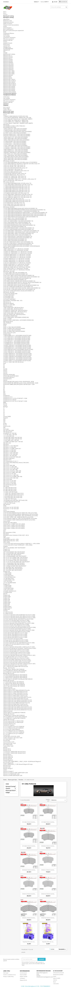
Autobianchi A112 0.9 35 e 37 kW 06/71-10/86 (15, 401)
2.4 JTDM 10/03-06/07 (8, 295)
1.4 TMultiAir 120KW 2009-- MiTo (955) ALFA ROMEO (16, 147)
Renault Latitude (7, 758)
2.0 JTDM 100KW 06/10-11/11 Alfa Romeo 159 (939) (16, 258)
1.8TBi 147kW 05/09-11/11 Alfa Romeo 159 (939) (15, 250)
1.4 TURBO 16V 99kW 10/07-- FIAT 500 (13, 441)
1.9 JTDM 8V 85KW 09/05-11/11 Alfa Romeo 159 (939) (17, 254)
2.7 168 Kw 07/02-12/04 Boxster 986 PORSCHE (15, 677)
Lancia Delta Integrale (9, 511)
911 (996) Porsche (8, 613)
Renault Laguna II (7, 756)
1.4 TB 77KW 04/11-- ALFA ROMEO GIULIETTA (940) (16, 341)
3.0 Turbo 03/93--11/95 (9, 739)
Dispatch (5, 418)
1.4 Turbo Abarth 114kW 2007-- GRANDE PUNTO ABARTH (18, 123)
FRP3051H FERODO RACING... (48, 870)
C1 (4, 408)
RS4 (4, 393)
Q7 (4, 388)
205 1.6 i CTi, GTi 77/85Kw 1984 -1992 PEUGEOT (15, 557)
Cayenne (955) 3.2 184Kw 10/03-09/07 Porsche (15, 693)
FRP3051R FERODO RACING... (29, 894)
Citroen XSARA (7, 416)
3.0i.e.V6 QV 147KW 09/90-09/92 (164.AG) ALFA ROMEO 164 (18, 291)
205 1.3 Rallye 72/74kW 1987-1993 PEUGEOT (14, 566)
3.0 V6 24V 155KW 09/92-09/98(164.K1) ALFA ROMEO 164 (18, 286)
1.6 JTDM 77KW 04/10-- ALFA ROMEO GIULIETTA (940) (17, 345)
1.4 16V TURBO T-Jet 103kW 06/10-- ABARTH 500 (15, 120)
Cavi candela (6, 36)
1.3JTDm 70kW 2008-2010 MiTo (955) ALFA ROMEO (16, 140)
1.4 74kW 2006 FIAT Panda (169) (11, 501)
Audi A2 (5, 372)
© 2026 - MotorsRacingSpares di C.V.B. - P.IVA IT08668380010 (35, 986)
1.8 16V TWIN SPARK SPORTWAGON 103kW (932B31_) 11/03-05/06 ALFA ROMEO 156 (25, 212)
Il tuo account (58, 971)
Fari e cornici (6, 107)
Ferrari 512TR (6, 426)
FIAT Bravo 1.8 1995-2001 (9, 451)
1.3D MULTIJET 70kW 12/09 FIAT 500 (12, 439)
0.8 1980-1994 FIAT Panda (9, 489)
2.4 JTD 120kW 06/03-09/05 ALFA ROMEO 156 (15, 239)
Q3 (4, 386)
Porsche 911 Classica (8, 725)
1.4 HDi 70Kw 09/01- (8, 575)
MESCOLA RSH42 (7, 78)
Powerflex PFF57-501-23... (48, 941)
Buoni (54, 981)
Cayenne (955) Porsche (9, 689)
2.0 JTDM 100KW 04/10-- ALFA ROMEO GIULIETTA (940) (17, 353)
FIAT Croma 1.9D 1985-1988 (10, 469)
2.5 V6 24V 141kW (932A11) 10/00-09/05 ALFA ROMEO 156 (18, 243)
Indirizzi (55, 980)
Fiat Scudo (6, 429)
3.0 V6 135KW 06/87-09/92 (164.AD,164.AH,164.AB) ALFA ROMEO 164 (21, 285)
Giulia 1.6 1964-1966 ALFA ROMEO (12, 330)
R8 (4, 390)
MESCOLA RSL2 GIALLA (9, 82)
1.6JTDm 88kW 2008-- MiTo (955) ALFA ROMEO (15, 159)
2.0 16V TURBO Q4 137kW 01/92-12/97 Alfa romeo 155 (17, 196)
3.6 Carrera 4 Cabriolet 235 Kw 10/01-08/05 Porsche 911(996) (19, 616)
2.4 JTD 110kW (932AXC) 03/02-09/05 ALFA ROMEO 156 (17, 237)
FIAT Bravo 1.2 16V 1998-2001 (10, 446)
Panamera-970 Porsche (9, 724)
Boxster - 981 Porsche (9, 668)
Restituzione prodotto (58, 974)
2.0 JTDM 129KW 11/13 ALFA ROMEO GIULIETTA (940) (17, 360)
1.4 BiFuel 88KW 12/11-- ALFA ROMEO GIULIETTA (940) (17, 335)
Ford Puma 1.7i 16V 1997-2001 (11, 508)
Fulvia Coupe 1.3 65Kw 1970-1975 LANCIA (14, 528)
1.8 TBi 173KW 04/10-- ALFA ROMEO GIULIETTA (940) (16, 351)
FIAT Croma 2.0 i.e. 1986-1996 (10, 475)
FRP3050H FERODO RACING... (48, 846)
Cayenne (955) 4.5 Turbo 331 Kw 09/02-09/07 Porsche (17, 697)
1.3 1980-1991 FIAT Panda (9, 499)
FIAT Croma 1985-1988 (9, 465)
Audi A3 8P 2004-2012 (8, 377)
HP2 (4, 51)
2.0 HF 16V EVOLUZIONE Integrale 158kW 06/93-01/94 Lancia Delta (20, 514)
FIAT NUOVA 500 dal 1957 (9, 485)
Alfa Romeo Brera (7, 306)
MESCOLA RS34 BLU (8, 65)
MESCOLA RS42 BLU (8, 68)
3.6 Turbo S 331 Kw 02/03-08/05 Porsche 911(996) (16, 644)
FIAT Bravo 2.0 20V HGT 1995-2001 (12, 457)
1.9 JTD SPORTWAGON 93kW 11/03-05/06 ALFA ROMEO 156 (18, 228)
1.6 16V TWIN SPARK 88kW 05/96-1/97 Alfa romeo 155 (17, 183)
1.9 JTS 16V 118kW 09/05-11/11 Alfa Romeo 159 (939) (17, 257)
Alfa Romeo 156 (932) (8, 207)
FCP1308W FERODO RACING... (29, 846)
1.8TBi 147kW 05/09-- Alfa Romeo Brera (13, 307)
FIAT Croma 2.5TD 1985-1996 (10, 478)
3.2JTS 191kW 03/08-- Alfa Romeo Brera (13, 313)
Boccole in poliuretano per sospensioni (13, 30)
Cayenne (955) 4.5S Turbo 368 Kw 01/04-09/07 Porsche (17, 700)
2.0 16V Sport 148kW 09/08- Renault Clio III (14, 751)
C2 (4, 409)
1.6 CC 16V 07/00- (7, 581)
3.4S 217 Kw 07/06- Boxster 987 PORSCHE (14, 686)
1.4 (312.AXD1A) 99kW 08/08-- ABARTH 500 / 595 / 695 (17, 117)
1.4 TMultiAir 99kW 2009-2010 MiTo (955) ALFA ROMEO (17, 131)
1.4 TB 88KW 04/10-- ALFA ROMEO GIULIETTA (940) (16, 344)
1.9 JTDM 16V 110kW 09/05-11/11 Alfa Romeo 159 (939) (17, 253)
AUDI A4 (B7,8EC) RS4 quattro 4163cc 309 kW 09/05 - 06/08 (18, 381)
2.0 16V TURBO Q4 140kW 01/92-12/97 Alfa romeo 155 (17, 197)
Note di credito (56, 978)
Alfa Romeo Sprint (8, 321)
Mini (4, 531)
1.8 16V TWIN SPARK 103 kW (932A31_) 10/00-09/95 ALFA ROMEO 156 (21, 211)
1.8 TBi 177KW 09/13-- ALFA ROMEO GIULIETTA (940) (16, 352)
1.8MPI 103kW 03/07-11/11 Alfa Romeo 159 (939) (16, 249)
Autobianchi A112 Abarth (9, 399)
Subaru (5, 770)
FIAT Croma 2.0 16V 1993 (9, 474)
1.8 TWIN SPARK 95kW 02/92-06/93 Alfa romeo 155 (16, 191)
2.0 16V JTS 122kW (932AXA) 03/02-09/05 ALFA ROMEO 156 (18, 229)
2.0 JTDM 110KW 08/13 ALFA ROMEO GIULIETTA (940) (17, 356)
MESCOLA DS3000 (8, 60)
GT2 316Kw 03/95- (8, 744)
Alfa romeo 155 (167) (8, 182)
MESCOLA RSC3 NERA (8, 74)
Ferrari (5, 425)
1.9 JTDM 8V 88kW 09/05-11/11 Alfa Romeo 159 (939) (17, 256)
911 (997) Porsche (8, 645)
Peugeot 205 (6, 550)
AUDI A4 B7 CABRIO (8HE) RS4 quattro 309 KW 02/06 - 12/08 (18, 384)
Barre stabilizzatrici (8, 29)
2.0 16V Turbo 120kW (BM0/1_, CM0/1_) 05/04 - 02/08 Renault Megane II (22, 761)
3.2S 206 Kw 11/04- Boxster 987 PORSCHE (14, 684)
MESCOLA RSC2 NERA (8, 72)
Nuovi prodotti (23, 974)
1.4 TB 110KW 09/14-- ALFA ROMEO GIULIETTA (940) (16, 337)
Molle (4, 32)
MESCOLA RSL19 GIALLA (9, 81)
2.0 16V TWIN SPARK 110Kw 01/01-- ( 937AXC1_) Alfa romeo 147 (19, 179)
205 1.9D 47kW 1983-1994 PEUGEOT (12, 570)
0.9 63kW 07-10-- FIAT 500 (9, 433)
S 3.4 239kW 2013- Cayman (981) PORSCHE (14, 718)
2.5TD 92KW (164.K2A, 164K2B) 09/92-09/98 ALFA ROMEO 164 (19, 281)
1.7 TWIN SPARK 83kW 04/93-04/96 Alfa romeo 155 (16, 186)
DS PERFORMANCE (8, 48)
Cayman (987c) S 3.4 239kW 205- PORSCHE (14, 712)
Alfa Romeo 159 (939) (8, 247)
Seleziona (58, 800)
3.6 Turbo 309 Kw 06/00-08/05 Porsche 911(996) (15, 641)
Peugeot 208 (6, 595)
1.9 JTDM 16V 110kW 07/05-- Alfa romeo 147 (14, 176)
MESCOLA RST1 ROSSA (9, 54)
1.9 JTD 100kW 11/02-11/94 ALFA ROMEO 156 (15, 218)
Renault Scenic (7, 765)
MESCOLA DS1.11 (7, 55)
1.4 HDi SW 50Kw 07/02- (9, 577)
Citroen (5, 405)
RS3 (4, 391)
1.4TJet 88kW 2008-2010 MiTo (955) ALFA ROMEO (16, 156)
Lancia (5, 510)
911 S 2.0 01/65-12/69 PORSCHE (11, 729)
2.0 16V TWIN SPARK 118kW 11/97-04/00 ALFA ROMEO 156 (18, 233)
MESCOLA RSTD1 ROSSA (9, 92)
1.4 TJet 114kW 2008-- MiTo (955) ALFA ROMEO (15, 145)
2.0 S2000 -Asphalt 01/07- (9, 591)
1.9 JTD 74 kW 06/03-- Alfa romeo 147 (12, 169)
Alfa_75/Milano (7, 323)
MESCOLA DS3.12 (7, 58)
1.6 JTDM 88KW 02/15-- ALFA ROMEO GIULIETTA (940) (17, 348)
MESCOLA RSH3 (7, 76)
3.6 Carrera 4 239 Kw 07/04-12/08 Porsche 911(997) (16, 652)
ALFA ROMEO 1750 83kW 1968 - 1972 (12, 300)
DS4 (4, 420)
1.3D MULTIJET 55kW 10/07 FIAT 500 (12, 437)
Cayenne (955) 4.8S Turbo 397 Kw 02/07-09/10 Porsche (17, 708)
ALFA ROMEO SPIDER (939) (10, 316)
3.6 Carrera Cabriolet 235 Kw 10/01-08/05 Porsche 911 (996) (18, 630)
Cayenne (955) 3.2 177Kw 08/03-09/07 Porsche (15, 691)
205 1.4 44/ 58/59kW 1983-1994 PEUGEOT (14, 552)
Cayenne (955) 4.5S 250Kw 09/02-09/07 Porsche (15, 698)
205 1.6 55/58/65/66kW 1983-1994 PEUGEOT (14, 556)
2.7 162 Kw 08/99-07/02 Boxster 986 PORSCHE (15, 676)
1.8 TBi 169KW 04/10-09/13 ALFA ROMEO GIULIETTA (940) (18, 349)
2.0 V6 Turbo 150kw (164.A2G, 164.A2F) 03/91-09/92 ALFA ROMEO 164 (21, 277)
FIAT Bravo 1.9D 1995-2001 (10, 455)
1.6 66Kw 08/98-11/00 (8, 580)
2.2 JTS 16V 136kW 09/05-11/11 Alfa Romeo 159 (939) (17, 263)
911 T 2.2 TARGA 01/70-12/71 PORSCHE (13, 733)
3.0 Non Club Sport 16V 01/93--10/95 (12, 737)
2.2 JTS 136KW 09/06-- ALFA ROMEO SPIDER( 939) (16, 317)
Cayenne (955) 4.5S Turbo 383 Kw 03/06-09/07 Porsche (17, 701)
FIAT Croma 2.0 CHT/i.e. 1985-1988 (12, 471)
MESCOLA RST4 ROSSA (9, 89)
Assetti (5, 26)
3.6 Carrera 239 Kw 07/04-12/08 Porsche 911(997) (16, 649)
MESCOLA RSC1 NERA (8, 71)
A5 (4, 365)
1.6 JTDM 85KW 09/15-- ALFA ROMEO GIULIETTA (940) (17, 346)
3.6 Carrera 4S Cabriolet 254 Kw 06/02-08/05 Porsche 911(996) (19, 627)
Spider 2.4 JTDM (7, 318)
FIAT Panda (6, 486)
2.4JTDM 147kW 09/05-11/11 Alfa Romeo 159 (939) (16, 264)
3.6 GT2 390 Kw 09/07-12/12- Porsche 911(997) (15, 656)
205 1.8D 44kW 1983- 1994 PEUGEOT (12, 567)
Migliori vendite (23, 976)
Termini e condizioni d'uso (9, 974)
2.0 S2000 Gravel (7, 592)
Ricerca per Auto (10, 790)
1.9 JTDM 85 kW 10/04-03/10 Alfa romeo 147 (14, 173)
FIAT (4, 427)
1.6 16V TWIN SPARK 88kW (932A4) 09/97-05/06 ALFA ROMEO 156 (20, 208)
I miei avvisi (56, 983)
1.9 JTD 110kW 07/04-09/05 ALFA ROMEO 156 (15, 219)
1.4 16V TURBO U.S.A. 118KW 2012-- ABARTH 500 (15, 122)
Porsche (5, 610)
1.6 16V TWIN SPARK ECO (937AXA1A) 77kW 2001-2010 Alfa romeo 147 (21, 163)
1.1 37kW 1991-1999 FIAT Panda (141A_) (13, 493)
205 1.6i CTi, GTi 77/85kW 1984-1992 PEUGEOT (15, 559)
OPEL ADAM (6, 538)
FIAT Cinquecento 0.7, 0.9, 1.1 (10, 461)
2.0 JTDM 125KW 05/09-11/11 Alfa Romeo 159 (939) (16, 261)
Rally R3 (5, 594)
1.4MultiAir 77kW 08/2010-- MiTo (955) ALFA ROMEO (16, 152)
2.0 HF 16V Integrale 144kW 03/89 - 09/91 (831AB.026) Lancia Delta (20, 515)
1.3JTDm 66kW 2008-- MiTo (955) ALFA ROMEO (15, 138)
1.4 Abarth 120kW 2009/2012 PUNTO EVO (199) (15, 116)
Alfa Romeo (6, 124)
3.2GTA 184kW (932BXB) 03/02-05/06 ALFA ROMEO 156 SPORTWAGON (21, 246)
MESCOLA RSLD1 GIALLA (9, 85)
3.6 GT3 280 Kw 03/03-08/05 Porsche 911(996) (15, 637)
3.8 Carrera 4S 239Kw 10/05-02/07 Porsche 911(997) (16, 659)
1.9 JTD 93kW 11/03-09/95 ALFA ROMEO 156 (14, 226)
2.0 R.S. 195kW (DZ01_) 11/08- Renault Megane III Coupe (18, 764)
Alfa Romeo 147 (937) (8, 161)
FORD (4, 506)
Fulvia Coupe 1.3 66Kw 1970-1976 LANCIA (14, 525)
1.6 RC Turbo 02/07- (8, 589)
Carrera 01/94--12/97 (8, 742)
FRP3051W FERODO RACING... (48, 894)
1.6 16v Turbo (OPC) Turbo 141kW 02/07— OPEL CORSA (17, 545)
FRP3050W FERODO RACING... (29, 870)
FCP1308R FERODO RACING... (48, 822)
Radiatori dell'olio (7, 40)
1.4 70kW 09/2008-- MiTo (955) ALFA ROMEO (14, 141)
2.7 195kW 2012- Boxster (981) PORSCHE (13, 669)
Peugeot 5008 (6, 602)
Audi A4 (5, 380)
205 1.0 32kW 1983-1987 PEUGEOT (12, 555)
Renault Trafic (7, 767)
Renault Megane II (8, 760)
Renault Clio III (7, 750)
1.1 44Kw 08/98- (7, 573)
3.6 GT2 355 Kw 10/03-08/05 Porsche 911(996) (15, 634)
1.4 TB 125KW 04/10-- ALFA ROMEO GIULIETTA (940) (16, 339)
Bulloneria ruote (7, 21)
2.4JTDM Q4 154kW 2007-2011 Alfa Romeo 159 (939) (16, 267)
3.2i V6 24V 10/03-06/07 (9, 299)
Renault (5, 747)
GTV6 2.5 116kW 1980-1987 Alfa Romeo (13, 362)
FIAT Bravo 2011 (7, 460)
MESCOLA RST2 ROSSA (9, 86)
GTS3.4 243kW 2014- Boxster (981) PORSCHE (14, 670)
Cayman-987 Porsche (8, 719)
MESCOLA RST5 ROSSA (9, 90)
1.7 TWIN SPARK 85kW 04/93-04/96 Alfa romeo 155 (16, 187)
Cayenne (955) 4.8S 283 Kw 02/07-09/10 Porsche (15, 705)
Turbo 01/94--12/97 (8, 746)
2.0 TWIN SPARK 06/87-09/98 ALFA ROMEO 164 (15, 274)
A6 (4, 366)
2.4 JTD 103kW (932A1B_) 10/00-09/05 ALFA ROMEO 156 (17, 236)
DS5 (4, 422)
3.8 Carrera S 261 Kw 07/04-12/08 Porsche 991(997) (16, 662)
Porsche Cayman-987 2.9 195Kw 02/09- (13, 722)
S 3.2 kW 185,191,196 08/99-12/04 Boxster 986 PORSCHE (17, 679)
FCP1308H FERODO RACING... (29, 822)
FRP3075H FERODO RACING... (29, 918)
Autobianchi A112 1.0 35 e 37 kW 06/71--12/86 (15, 398)
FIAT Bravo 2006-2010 (8, 458)
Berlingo (5, 406)
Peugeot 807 (6, 605)
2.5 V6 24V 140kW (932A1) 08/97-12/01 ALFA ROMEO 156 (18, 242)
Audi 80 (5, 369)
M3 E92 (5, 404)
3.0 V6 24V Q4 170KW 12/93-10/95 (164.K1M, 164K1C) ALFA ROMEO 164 (21, 288)
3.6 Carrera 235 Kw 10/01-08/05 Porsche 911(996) (16, 624)
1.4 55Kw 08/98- (7, 574)
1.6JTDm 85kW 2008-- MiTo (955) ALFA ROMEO (15, 158)
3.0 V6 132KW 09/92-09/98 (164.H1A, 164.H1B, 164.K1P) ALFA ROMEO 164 (22, 282)
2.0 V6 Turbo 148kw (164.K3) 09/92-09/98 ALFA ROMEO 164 (18, 275)
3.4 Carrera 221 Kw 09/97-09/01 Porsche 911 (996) (16, 620)
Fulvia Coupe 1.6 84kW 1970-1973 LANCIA (14, 527)
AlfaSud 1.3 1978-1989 (9, 305)
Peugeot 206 (6, 571)
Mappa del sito (23, 980)
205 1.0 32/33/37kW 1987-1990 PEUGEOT (14, 553)
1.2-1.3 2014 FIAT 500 (8, 436)
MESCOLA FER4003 (8, 62)
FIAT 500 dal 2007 (7, 432)
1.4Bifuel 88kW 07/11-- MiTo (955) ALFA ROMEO (15, 149)
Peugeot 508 (6, 603)
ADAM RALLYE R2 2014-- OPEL (11, 541)
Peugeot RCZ (6, 609)
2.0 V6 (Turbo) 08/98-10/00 (10, 293)
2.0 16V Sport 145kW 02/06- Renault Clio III (14, 753)
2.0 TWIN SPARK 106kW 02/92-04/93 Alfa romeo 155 (16, 200)
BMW (4, 402)
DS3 (4, 419)
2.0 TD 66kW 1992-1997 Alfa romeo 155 (13, 198)
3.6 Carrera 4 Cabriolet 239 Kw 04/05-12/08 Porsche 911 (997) (19, 655)
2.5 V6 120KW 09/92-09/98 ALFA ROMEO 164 (14, 279)
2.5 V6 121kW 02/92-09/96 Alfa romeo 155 (14, 205)
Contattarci (22, 978)
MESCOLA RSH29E (8, 75)
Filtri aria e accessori (8, 39)
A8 (4, 367)
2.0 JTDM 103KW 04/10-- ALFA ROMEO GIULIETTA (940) (17, 355)
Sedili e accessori (7, 23)
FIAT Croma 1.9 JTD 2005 (9, 482)
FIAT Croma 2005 (7, 479)
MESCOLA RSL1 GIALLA (9, 79)
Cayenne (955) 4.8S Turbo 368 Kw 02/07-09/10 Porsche (17, 707)
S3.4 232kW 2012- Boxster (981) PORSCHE (14, 672)
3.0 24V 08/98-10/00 (8, 298)
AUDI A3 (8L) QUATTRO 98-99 (10, 376)
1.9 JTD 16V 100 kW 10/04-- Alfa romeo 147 (14, 165)
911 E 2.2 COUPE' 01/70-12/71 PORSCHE (13, 726)
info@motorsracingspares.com (45, 977)
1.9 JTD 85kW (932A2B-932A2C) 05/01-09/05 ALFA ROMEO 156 (19, 225)
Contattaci (6, 2)
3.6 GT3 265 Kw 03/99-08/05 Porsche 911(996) (15, 636)
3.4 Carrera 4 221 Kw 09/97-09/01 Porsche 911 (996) (16, 622)
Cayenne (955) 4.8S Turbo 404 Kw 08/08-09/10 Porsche (17, 710)
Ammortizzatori (7, 27)
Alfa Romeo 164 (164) (8, 271)
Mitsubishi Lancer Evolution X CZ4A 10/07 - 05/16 (16, 535)
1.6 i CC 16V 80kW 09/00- (9, 582)
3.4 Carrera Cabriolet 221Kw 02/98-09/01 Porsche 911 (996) (18, 623)
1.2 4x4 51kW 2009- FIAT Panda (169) (12, 497)
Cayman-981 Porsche (8, 714)
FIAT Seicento (6, 504)
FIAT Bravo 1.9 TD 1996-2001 (10, 454)
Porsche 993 (6, 740)
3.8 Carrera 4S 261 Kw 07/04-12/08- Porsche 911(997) (17, 661)
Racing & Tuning (10, 786)
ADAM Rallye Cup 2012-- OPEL (11, 539)
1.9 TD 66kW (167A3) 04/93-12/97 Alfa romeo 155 (16, 193)
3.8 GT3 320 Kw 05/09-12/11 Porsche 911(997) (15, 665)
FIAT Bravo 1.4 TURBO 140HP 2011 (12, 448)
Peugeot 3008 (6, 596)
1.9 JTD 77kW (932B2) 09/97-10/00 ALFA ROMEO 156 (16, 222)
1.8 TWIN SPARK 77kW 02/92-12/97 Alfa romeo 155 (16, 189)
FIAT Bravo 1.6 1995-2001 (9, 450)
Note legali (5, 973)
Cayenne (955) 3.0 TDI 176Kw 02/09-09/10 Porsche (16, 690)
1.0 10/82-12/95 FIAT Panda (10, 492)
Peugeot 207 (6, 584)
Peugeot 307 (6, 598)
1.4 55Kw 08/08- (7, 587)
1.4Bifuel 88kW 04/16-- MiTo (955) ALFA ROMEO (15, 151)
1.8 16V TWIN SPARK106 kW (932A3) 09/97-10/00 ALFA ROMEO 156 (20, 217)
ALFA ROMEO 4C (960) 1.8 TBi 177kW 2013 (14, 126)
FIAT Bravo (6, 444)
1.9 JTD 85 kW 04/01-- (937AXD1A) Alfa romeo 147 (16, 170)
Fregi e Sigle (6, 108)
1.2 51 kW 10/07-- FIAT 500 (10, 434)
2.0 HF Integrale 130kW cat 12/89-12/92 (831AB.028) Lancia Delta (20, 518)
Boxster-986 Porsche (8, 673)
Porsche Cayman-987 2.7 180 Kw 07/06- (13, 721)
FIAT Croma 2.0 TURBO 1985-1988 (12, 472)
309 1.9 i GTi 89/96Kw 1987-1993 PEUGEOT (14, 548)
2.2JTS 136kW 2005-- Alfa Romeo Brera (13, 309)
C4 (4, 412)
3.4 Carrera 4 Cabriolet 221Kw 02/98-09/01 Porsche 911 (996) (19, 615)
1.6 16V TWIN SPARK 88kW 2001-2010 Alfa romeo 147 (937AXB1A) (20, 162)
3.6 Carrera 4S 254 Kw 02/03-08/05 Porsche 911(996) (17, 629)
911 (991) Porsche (8, 612)
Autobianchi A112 (7, 397)
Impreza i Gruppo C (8, 771)
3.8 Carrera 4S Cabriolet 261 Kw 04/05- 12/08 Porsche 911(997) (19, 648)
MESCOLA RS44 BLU (8, 69)
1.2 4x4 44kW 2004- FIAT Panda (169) (12, 496)
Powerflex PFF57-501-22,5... (29, 941)
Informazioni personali (58, 972)
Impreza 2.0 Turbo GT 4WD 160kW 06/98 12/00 (15, 772)
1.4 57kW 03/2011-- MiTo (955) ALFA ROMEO (14, 144)
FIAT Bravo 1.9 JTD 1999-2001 (10, 453)
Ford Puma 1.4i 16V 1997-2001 (11, 507)
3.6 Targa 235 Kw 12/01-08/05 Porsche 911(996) (15, 640)
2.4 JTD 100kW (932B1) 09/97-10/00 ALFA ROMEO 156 (17, 235)
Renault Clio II (6, 749)
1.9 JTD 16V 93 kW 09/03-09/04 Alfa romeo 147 (15, 168)
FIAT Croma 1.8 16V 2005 (9, 480)
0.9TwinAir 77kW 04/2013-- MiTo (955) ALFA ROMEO (16, 136)
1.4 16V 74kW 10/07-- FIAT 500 (11, 440)
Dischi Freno (6, 44)
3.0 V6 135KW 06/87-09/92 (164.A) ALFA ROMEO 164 (16, 284)
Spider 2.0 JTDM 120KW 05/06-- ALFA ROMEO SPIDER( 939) (18, 320)
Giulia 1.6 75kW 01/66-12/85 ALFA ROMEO (14, 331)
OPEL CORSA (6, 542)
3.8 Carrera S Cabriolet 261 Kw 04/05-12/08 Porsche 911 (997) (19, 663)
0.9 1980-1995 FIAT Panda (9, 490)
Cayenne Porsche (7, 687)
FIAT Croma (6, 464)
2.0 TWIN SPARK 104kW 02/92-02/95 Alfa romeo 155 (16, 201)
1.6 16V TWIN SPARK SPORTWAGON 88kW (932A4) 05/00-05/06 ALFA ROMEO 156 (24, 210)
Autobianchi (6, 395)
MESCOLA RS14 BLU (8, 64)
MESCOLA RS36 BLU (8, 67)
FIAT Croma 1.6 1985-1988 (10, 467)
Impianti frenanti (7, 43)
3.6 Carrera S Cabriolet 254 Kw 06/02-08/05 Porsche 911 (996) (19, 617)
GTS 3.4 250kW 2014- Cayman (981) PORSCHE (15, 717)
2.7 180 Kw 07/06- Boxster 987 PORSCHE (13, 683)
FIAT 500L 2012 (7, 443)
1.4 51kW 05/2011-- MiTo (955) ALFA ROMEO (14, 143)
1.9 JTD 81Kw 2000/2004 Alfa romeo (12, 172)
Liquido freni (6, 46)
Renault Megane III (8, 763)
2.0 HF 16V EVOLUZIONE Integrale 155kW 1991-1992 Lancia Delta (20, 513)
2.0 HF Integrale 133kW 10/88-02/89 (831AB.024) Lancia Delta (19, 520)
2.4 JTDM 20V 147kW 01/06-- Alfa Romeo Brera (15, 310)
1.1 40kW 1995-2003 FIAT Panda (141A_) (13, 494)
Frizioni (5, 41)
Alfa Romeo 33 (7, 302)
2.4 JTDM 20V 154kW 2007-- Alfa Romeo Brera (15, 312)
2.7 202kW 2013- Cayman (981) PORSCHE (14, 715)
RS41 (4, 394)
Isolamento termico (8, 22)
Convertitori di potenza (9, 37)
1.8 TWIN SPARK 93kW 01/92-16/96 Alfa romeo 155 (16, 190)
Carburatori (6, 34)
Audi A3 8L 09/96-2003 (9, 374)
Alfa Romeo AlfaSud (8, 303)
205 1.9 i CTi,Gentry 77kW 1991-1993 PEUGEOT (15, 560)
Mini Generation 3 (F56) (9, 532)
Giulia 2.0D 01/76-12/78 (9, 332)
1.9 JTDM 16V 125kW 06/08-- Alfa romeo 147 (14, 177)
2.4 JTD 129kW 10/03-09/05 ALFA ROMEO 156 (15, 240)
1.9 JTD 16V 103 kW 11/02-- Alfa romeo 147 (14, 166)
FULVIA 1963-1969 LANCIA (10, 522)
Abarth (5, 115)
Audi (4, 363)
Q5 (4, 387)
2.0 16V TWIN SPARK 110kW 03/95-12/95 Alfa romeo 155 (17, 194)
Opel (4, 536)
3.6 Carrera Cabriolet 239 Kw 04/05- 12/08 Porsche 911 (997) (19, 647)
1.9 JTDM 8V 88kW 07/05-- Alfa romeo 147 (14, 175)
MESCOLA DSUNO (8, 61)
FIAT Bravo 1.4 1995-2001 (9, 447)
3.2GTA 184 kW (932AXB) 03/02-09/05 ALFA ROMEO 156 (17, 244)
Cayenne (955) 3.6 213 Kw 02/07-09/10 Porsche (15, 694)
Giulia (4, 325)
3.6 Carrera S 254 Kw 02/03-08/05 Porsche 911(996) (16, 631)
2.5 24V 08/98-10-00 (8, 296)
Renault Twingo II (7, 768)
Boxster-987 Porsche (8, 680)
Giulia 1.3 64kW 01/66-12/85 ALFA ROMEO (14, 328)
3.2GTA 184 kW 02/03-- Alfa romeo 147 (13, 180)
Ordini (54, 976)
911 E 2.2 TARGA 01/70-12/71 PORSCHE (13, 728)
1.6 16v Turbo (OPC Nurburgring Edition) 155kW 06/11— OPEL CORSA (21, 543)
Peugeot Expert (7, 606)
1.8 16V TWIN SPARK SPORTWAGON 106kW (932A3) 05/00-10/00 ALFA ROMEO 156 (24, 214)
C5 (4, 413)
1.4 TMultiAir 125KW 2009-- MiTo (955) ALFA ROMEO (16, 148)
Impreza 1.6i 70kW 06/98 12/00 (11, 774)
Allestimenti (6, 19)
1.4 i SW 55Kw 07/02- (8, 578)
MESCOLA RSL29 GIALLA (9, 83)
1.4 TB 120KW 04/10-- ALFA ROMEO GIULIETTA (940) (16, 338)
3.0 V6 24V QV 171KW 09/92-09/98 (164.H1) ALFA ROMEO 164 (19, 289)
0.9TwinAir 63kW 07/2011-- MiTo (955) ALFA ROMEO (16, 134)
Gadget (8, 792)
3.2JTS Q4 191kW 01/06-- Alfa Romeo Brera (14, 314)
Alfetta (5, 324)
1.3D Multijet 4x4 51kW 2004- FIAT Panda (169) (15, 500)
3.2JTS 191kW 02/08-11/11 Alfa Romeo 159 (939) (15, 268)
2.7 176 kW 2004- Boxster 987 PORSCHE (13, 682)
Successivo (62, 949)
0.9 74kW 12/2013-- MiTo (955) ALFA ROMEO (14, 133)
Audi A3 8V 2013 (7, 379)
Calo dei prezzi (23, 973)
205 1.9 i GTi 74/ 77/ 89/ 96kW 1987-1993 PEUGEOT (16, 562)
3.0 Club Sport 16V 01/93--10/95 (11, 736)
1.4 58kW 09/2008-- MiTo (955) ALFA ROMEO (14, 130)
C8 (4, 415)
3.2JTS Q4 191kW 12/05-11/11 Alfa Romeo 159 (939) (16, 270)
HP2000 (5, 53)
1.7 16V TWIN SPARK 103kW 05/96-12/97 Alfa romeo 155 (17, 184)
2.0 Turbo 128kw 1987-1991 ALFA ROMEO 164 (15, 272)
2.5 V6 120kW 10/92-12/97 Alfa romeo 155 (14, 204)
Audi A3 (5, 373)
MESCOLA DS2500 (8, 57)
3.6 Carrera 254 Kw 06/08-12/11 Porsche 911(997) (16, 651)
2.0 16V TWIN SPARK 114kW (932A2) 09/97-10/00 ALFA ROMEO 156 (20, 232)
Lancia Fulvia (6, 521)
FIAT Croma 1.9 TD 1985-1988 (10, 468)
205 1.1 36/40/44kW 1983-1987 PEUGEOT (14, 563)
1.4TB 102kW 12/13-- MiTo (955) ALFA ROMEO (15, 154)
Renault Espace (7, 754)
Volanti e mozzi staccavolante (11, 25)
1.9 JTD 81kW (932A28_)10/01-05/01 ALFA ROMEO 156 (17, 224)
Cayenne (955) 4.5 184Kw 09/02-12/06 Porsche (15, 696)
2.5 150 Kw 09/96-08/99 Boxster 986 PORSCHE (15, 675)
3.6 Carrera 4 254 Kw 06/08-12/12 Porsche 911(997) (16, 654)
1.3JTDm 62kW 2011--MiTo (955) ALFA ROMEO (15, 129)
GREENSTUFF (6, 50)
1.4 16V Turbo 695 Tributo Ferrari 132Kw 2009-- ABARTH (17, 119)
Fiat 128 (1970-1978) (8, 430)
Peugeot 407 (6, 601)
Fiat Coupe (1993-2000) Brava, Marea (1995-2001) (16, 462)
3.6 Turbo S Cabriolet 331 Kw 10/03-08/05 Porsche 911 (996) (19, 643)
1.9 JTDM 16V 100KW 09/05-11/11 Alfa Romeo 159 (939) (17, 251)
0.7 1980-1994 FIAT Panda (9, 487)
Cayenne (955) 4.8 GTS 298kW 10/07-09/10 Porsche (16, 703)
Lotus (4, 529)
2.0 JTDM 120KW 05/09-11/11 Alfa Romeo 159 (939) (16, 260)
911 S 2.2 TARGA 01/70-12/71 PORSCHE (13, 731)
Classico (8, 788)
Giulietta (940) (7, 334)
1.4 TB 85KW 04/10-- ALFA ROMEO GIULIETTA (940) (16, 342)
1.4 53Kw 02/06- (7, 585)
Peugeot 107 (6, 549)
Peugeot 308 (6, 599)
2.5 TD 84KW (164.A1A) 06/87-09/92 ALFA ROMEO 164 (17, 278)
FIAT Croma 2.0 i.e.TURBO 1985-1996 (12, 476)
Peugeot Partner (7, 608)
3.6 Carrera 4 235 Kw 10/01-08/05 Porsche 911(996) (16, 626)
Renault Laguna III (8, 757)
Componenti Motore (8, 33)
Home (7, 784)
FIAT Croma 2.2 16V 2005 (9, 483)
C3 (4, 411)
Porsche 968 (6, 735)
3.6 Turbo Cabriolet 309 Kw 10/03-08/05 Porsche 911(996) (18, 619)
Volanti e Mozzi (7, 110)
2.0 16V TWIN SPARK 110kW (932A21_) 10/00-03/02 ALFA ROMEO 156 (21, 230)
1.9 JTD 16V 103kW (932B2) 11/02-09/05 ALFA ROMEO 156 (18, 221)
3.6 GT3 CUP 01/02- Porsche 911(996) (13, 638)
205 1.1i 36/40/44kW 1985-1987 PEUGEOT (14, 564)
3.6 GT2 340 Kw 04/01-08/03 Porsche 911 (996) (15, 633)
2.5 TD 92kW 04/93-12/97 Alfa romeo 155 (14, 203)
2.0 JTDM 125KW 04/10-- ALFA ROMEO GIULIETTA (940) (17, 359)
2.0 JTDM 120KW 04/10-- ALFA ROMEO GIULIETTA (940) (17, 358)
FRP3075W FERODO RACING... (48, 918)
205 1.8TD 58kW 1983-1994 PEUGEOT (13, 568)
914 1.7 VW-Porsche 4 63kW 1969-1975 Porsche (15, 666)
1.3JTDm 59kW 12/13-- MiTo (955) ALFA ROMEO (15, 137)
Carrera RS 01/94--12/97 (9, 743)
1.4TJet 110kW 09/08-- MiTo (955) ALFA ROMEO (15, 155)
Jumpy (5, 423)
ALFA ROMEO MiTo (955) (9, 127)
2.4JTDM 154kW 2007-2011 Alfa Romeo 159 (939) (15, 265)
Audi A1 (5, 370)
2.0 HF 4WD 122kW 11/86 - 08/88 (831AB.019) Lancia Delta (18, 517)
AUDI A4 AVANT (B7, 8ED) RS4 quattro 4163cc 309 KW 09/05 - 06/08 (20, 383)
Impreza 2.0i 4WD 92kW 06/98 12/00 (12, 775)
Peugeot (5, 546)
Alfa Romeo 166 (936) (8, 292)
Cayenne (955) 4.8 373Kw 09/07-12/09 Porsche (15, 704)
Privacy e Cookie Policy (8, 976)
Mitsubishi (6, 534)
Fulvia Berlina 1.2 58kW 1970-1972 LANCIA (14, 524)
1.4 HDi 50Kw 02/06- (8, 588)
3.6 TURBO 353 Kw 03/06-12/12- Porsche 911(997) (16, 658)
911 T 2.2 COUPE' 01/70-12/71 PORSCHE (13, 732)
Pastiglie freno (7, 47)
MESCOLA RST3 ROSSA (9, 88)
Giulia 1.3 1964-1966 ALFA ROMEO (12, 327)
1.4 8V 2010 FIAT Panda (9, 503)
